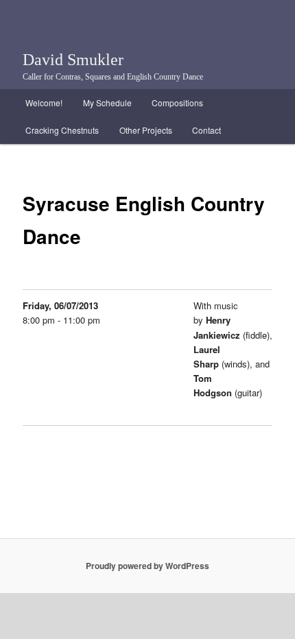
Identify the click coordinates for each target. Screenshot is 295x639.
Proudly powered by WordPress (147, 565)
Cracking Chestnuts (62, 130)
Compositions (177, 102)
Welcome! (43, 102)
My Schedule (107, 102)
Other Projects (145, 130)
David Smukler (73, 60)
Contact (206, 130)
